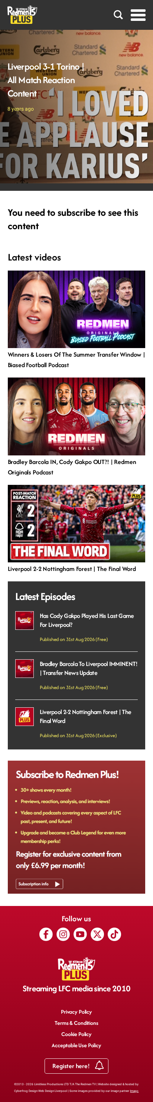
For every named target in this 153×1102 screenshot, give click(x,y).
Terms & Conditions (76, 1023)
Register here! (71, 1065)
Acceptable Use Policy (76, 1045)
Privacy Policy (76, 1012)
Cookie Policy (76, 1034)
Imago (134, 1091)
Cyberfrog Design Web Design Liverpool (40, 1091)
